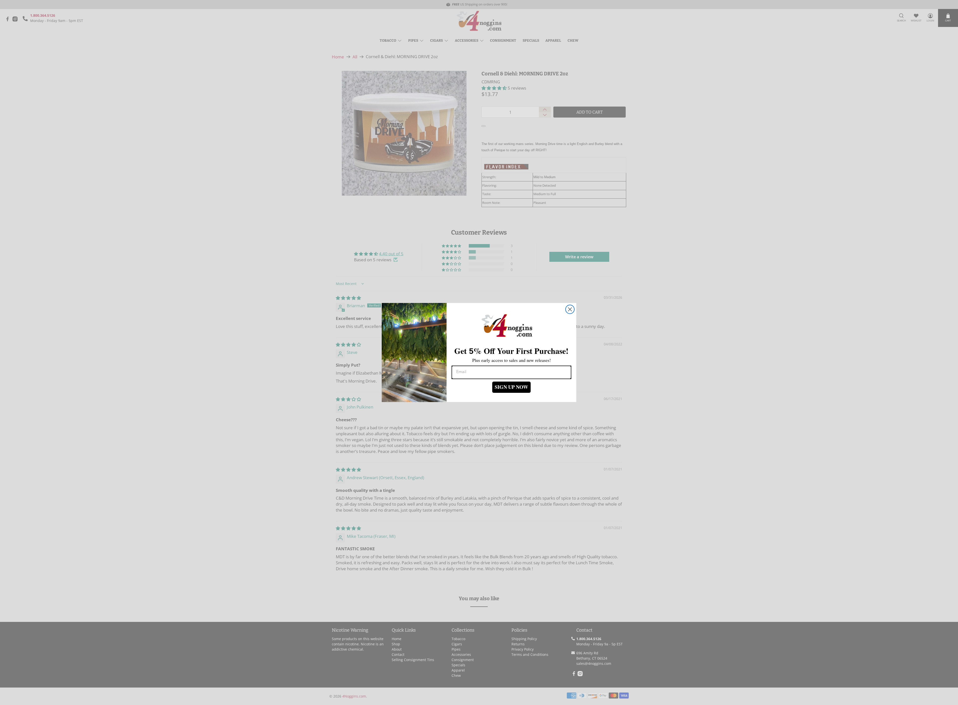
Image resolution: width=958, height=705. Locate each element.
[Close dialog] (570, 309)
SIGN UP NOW (511, 387)
